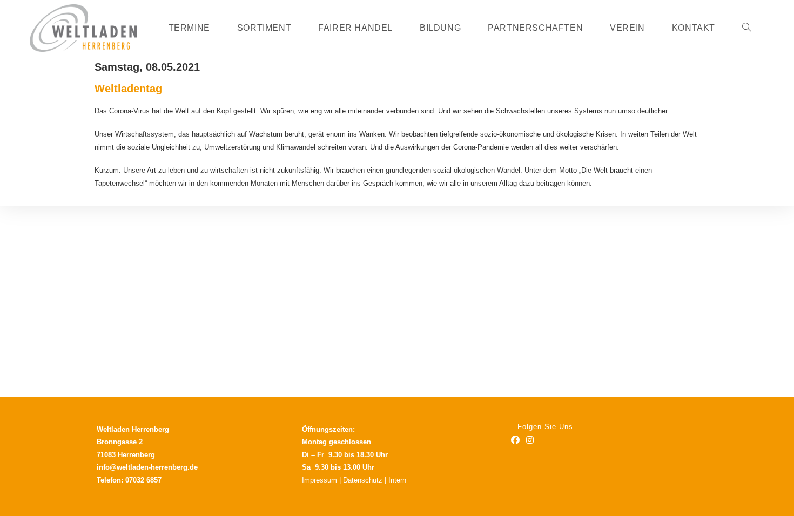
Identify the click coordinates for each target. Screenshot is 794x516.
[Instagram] (530, 441)
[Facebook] (515, 441)
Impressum (319, 480)
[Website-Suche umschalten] (746, 28)
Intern (397, 480)
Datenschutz (362, 480)
